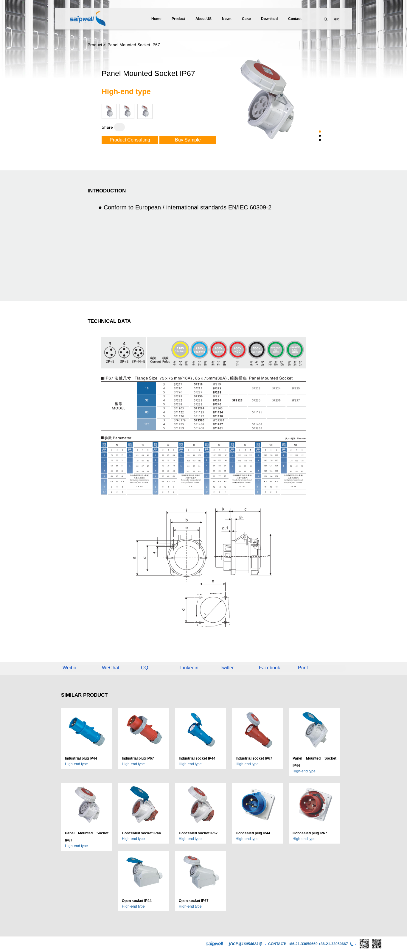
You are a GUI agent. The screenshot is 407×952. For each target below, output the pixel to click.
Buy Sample (188, 139)
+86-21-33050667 (333, 944)
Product (95, 44)
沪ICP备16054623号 (245, 944)
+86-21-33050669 (303, 944)
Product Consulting (130, 139)
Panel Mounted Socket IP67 (133, 44)
